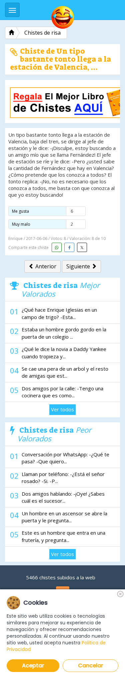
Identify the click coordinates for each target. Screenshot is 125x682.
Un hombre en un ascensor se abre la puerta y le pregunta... (64, 517)
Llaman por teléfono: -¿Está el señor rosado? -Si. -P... (63, 477)
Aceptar (33, 665)
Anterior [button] (45, 266)
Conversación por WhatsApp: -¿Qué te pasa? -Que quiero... (65, 458)
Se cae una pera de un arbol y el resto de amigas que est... (65, 372)
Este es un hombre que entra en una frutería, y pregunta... (63, 536)
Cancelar (90, 665)
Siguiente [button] (78, 266)
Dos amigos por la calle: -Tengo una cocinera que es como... (62, 392)
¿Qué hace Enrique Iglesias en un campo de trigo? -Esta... (59, 313)
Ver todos (62, 409)
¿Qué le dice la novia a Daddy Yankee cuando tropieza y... (64, 352)
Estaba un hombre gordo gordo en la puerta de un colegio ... (64, 333)
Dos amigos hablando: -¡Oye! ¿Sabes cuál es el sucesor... (63, 497)
